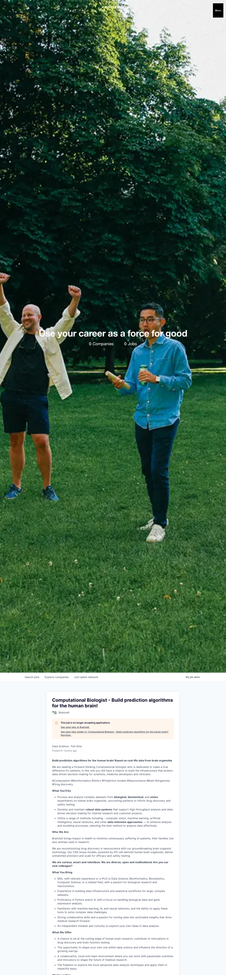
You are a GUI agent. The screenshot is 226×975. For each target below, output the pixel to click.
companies (57, 677)
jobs (32, 677)
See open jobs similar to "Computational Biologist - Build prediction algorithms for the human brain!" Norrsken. (115, 733)
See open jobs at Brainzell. (75, 727)
